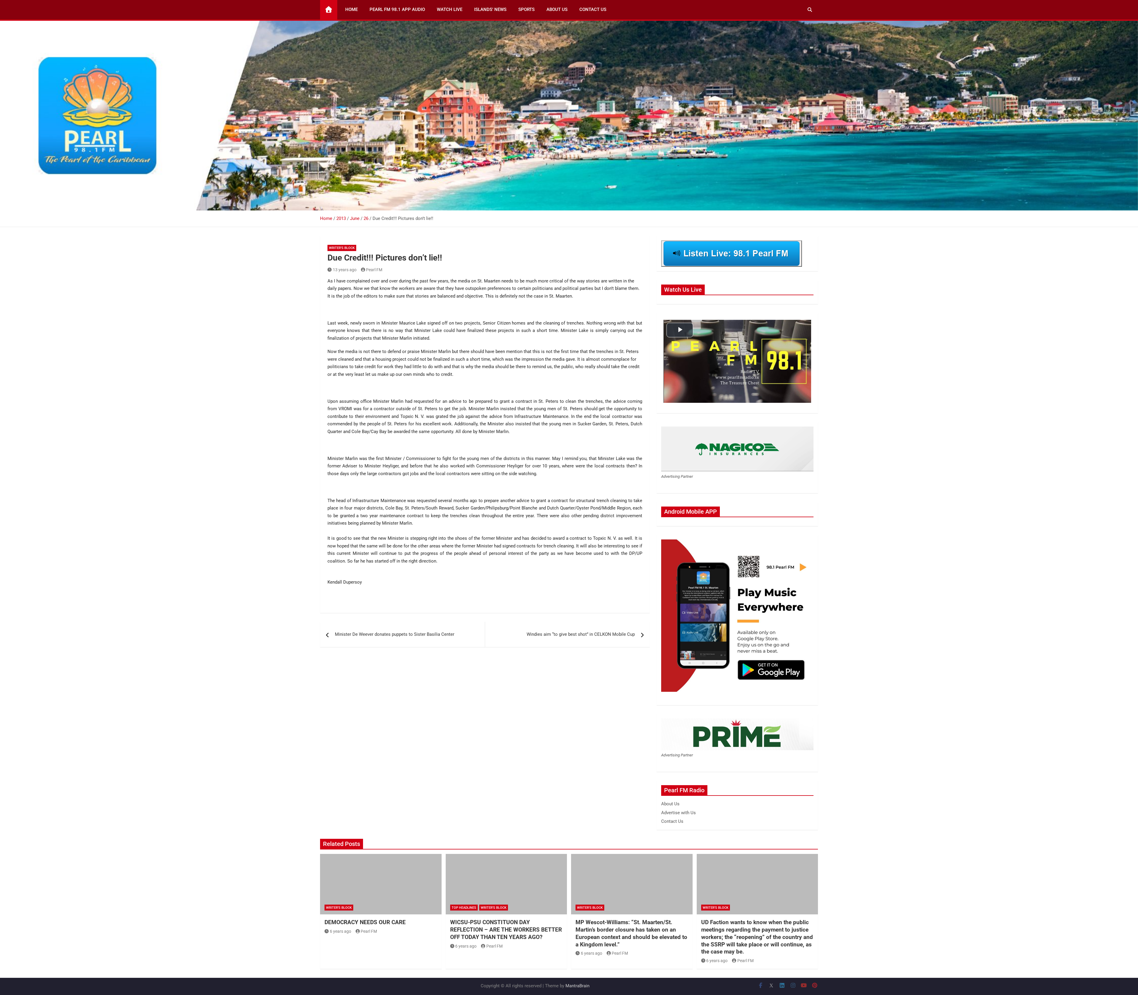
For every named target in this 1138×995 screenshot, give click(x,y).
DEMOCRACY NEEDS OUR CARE (365, 922)
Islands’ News (490, 9)
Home (351, 9)
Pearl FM (374, 269)
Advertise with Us (678, 812)
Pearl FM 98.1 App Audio (397, 9)
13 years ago (345, 269)
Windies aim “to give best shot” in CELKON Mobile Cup (581, 634)
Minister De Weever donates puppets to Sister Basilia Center (394, 634)
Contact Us (592, 9)
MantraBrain (577, 985)
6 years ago (340, 931)
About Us (557, 9)
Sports (526, 9)
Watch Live (449, 9)
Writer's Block (342, 248)
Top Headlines (464, 908)
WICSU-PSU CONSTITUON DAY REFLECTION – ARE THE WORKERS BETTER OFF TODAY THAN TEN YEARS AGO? (506, 929)
